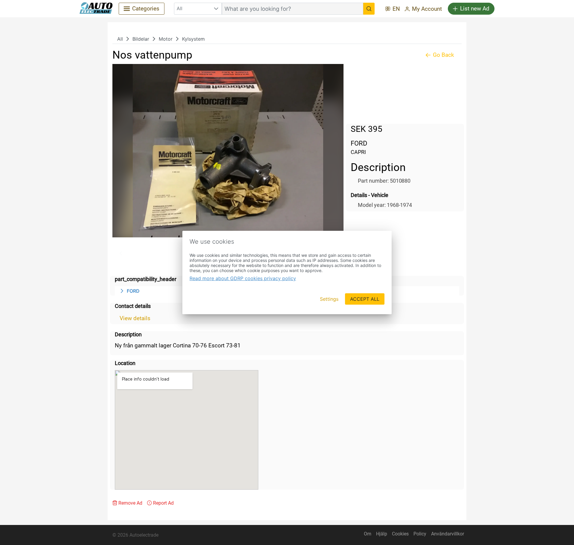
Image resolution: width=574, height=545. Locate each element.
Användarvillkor (447, 534)
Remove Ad (130, 503)
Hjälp (381, 534)
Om (367, 534)
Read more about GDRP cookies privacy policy (243, 278)
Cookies (400, 534)
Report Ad (163, 503)
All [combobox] (179, 8)
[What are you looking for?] (369, 9)
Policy (419, 534)
